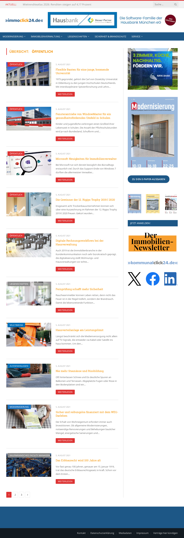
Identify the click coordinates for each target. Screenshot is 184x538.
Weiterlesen (65, 94)
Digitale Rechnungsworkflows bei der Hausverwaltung (80, 242)
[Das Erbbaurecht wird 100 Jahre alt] (28, 465)
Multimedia (16, 325)
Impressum (142, 533)
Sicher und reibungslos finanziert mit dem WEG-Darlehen (87, 413)
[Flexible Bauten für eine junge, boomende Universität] (28, 74)
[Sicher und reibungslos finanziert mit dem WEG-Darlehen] (28, 416)
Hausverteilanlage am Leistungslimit (80, 330)
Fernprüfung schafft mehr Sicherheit (79, 289)
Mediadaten (125, 533)
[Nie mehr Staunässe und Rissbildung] (28, 376)
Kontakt (81, 533)
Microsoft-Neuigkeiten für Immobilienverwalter (86, 158)
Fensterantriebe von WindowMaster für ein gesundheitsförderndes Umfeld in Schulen (83, 115)
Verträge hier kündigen (165, 533)
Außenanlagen (19, 365)
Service (136, 36)
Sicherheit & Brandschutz (110, 36)
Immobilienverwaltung (45, 36)
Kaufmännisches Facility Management (32, 455)
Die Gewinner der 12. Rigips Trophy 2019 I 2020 (85, 199)
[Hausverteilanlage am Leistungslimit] (28, 335)
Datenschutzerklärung (102, 533)
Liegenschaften (77, 36)
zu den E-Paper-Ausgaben (148, 179)
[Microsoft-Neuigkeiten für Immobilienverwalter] (28, 163)
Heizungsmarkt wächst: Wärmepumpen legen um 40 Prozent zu (59, 4)
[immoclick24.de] (24, 20)
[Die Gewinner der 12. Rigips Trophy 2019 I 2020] (28, 204)
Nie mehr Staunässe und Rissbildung (80, 371)
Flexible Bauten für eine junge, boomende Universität (82, 71)
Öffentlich (16, 64)
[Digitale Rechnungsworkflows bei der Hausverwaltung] (28, 245)
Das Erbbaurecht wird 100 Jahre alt (78, 460)
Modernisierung (13, 36)
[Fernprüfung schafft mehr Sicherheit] (28, 294)
